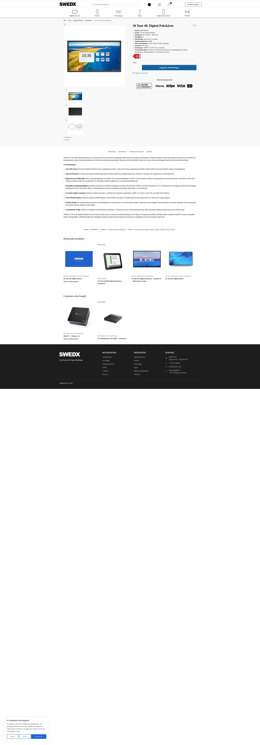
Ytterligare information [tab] (136, 151)
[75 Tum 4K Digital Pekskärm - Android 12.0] (195, 25)
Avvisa (25, 736)
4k (134, 229)
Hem (65, 20)
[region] (26, 729)
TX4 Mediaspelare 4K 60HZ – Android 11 (112, 338)
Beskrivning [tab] (112, 151)
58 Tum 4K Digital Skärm (174, 279)
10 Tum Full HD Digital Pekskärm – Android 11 (109, 282)
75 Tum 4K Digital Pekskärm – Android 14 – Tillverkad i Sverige (146, 280)
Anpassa (12, 736)
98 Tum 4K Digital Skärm (72, 279)
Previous (68, 137)
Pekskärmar (88, 20)
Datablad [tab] (149, 151)
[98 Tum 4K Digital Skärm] (79, 258)
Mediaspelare (68, 333)
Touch (167, 229)
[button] (65, 24)
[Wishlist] (91, 246)
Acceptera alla (39, 736)
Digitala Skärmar (78, 20)
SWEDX (162, 229)
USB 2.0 (172, 229)
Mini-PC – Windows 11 (72, 336)
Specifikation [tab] (122, 151)
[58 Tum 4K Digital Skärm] (180, 258)
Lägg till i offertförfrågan (169, 68)
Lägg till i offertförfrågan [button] (79, 285)
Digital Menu (140, 229)
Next (67, 140)
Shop (69, 20)
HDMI (157, 229)
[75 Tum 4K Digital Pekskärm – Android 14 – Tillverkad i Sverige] (146, 258)
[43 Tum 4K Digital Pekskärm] (193, 25)
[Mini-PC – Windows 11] (79, 316)
